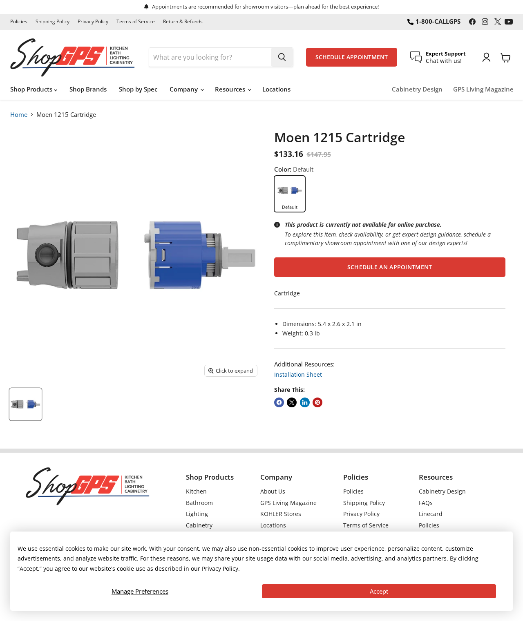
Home (18, 114)
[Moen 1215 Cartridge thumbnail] (25, 404)
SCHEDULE (351, 57)
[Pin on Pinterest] (317, 402)
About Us (272, 491)
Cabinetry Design (417, 89)
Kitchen (196, 491)
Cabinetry (199, 525)
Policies (18, 22)
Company (184, 89)
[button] (389, 267)
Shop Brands (88, 89)
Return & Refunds (183, 22)
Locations (276, 89)
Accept (379, 591)
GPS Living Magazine (483, 89)
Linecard (431, 514)
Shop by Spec (138, 89)
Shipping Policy (52, 22)
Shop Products (32, 89)
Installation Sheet (298, 374)
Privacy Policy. (221, 568)
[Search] (282, 57)
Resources (231, 89)
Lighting (197, 514)
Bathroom (199, 503)
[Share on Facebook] (279, 402)
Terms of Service (135, 22)
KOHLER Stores (280, 514)
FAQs (426, 503)
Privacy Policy (93, 22)
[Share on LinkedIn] (305, 402)
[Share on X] (292, 402)
